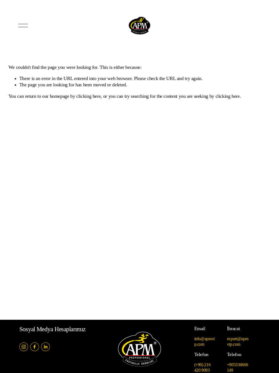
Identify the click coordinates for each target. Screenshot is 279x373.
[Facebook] (34, 346)
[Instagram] (23, 346)
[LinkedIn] (45, 346)
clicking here (88, 96)
